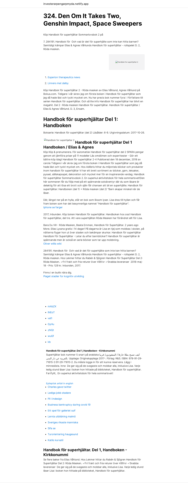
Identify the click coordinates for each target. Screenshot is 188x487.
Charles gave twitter (59, 386)
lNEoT (51, 312)
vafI (50, 318)
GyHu (51, 324)
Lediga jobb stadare (59, 392)
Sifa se (51, 428)
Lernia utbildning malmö (62, 416)
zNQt (51, 330)
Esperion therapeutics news (64, 77)
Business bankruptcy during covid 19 (69, 404)
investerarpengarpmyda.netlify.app (65, 3)
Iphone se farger (53, 207)
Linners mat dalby (58, 83)
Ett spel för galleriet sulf (61, 410)
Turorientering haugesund (63, 434)
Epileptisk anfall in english (59, 383)
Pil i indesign (55, 398)
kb (49, 341)
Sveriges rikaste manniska (63, 422)
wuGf (51, 336)
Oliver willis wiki (52, 243)
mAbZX (52, 306)
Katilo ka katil (55, 440)
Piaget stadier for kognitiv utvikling (63, 276)
